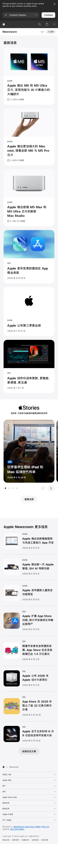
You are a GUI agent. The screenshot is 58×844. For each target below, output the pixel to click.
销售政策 (25, 840)
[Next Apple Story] (51, 488)
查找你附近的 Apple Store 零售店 (27, 827)
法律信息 (35, 840)
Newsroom (9, 31)
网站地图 (44, 840)
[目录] (54, 24)
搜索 (52, 32)
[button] (21, 15)
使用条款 (15, 840)
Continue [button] (48, 15)
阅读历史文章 (29, 751)
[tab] (5, 488)
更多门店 (45, 827)
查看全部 (29, 499)
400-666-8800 (17, 829)
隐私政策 (5, 840)
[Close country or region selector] (54, 4)
